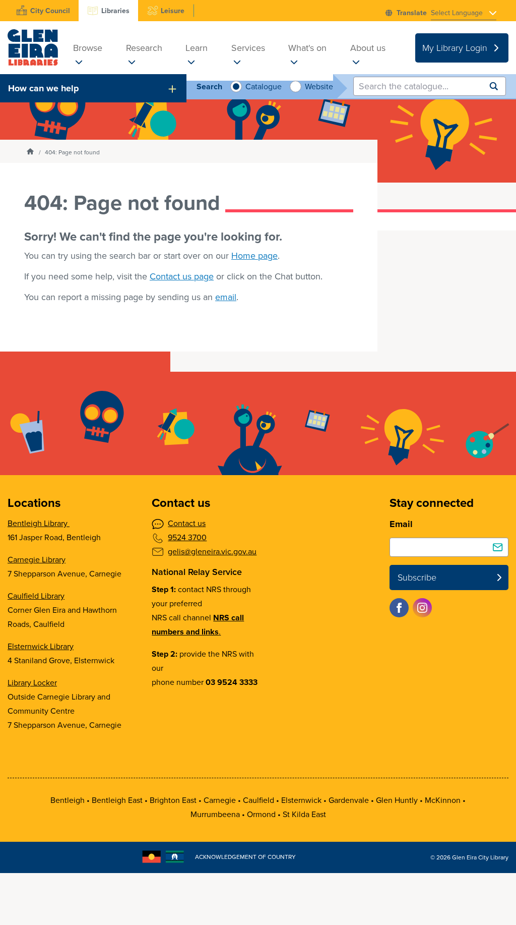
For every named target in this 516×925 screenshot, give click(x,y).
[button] (93, 88)
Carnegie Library (37, 559)
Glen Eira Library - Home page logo (33, 48)
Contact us (187, 523)
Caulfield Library (36, 596)
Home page (254, 255)
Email (401, 524)
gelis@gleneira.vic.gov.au (212, 551)
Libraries (115, 11)
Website (318, 86)
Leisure (172, 11)
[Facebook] (399, 607)
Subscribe (417, 577)
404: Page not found (72, 152)
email (225, 297)
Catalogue (262, 86)
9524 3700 (187, 537)
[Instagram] (422, 607)
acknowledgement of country (245, 856)
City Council (50, 11)
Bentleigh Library (39, 523)
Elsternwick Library (41, 646)
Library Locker (32, 682)
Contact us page (182, 276)
